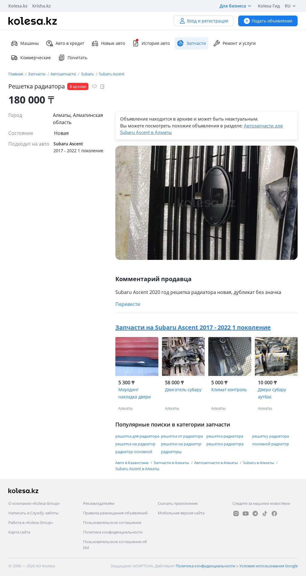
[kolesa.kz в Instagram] (236, 513)
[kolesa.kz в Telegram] (255, 513)
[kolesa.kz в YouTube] (245, 513)
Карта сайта (19, 532)
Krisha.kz (41, 6)
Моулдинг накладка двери (134, 393)
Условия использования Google (268, 566)
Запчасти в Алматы (172, 462)
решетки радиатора (225, 444)
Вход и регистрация (207, 21)
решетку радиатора (270, 436)
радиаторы (171, 451)
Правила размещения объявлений (115, 513)
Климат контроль (229, 389)
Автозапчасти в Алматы (216, 462)
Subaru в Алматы (259, 462)
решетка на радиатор (135, 444)
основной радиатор (270, 444)
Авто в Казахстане (132, 462)
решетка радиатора (224, 436)
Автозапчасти (64, 74)
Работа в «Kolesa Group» (30, 522)
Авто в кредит (70, 43)
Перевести (127, 304)
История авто (156, 43)
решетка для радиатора (137, 436)
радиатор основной (133, 451)
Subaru (88, 74)
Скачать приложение (178, 503)
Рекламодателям (98, 503)
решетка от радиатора (182, 436)
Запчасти (37, 74)
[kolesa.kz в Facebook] (274, 513)
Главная (16, 74)
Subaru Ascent (112, 74)
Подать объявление (272, 21)
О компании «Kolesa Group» (34, 503)
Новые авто (113, 43)
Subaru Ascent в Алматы (137, 468)
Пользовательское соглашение (112, 522)
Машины (29, 43)
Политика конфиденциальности (113, 532)
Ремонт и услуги (239, 43)
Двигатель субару (183, 389)
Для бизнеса (233, 6)
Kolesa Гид (269, 6)
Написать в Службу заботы (33, 513)
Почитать (77, 57)
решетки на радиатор (181, 444)
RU (287, 6)
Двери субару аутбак (272, 393)
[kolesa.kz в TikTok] (264, 513)
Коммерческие (35, 57)
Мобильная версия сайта (181, 513)
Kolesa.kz (17, 6)
